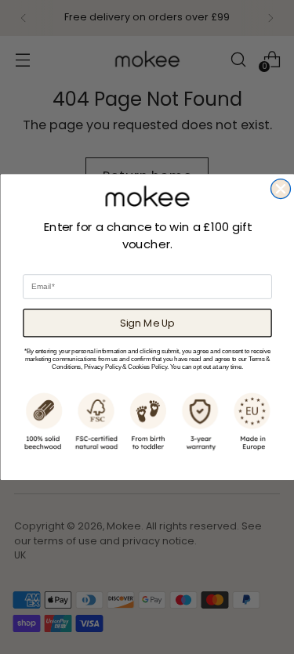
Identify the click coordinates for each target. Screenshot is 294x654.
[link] (147, 196)
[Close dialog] (280, 188)
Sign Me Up (147, 323)
